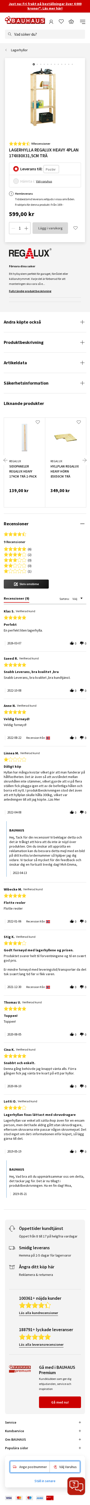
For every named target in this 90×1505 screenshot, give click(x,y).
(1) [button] (30, 571)
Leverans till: (31, 168)
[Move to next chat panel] (76, 1486)
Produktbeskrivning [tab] (24, 342)
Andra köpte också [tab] (22, 322)
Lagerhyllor (19, 50)
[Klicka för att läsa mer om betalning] (33, 1498)
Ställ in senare (45, 1481)
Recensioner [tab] (16, 524)
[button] (26, 584)
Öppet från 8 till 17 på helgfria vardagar (48, 1236)
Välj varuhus (44, 181)
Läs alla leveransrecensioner (41, 1344)
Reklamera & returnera (36, 1274)
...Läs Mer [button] (53, 799)
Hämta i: (27, 181)
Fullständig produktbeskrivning (30, 291)
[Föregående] (5, 460)
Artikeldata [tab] (15, 363)
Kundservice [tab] (14, 1431)
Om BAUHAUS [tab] (15, 1439)
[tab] (16, 599)
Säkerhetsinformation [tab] (26, 383)
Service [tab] (10, 1422)
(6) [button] (30, 549)
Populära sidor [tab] (16, 1448)
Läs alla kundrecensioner (38, 1313)
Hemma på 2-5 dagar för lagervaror (45, 1255)
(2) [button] (30, 554)
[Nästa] (84, 460)
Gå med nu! (60, 1402)
